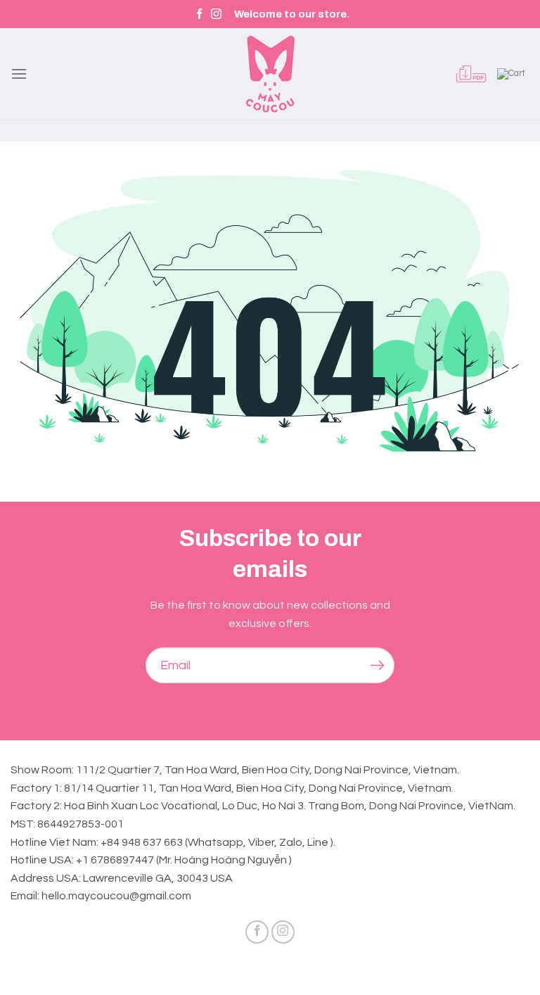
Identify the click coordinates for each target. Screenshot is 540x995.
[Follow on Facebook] (199, 14)
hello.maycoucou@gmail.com (116, 895)
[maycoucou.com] (270, 74)
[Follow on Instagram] (216, 14)
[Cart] (513, 74)
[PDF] (471, 74)
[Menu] (19, 73)
